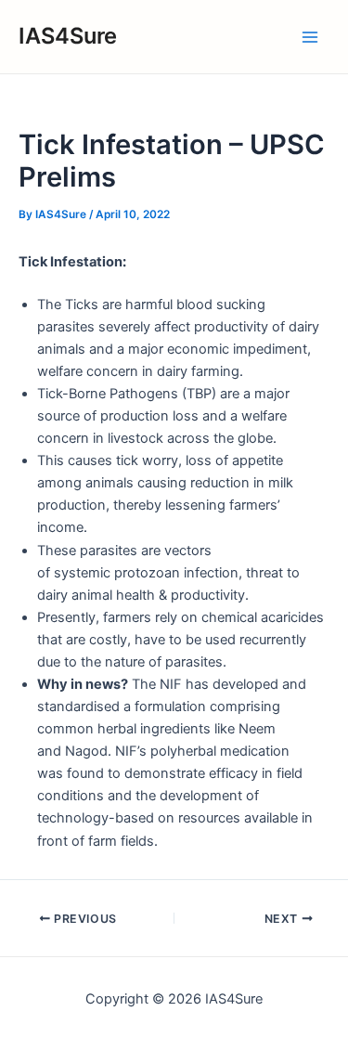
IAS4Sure (68, 35)
